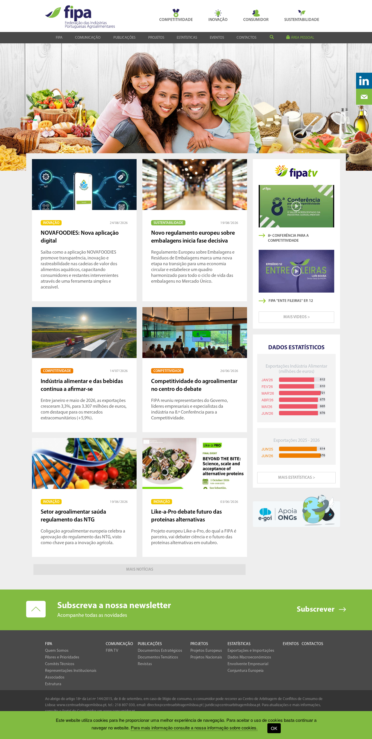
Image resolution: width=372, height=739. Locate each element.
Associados (55, 677)
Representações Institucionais (70, 671)
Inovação (218, 20)
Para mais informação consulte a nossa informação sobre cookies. (194, 727)
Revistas (145, 664)
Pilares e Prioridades (62, 657)
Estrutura (53, 684)
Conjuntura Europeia (246, 671)
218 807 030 (125, 705)
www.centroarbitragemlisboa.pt (81, 705)
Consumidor (256, 20)
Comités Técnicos (59, 664)
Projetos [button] (156, 38)
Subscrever (316, 610)
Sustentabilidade (301, 20)
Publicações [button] (124, 38)
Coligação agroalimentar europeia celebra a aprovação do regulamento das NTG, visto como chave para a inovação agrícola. (83, 522)
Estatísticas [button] (187, 38)
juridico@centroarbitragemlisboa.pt (232, 705)
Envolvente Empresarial (248, 664)
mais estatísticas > (296, 478)
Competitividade (176, 20)
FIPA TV (112, 651)
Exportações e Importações (251, 651)
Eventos (217, 38)
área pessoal (302, 38)
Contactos (246, 38)
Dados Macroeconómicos (249, 657)
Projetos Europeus (206, 651)
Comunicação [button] (88, 38)
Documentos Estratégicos (160, 651)
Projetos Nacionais (206, 657)
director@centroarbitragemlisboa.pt (175, 705)
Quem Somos (57, 651)
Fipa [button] (59, 38)
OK (274, 728)
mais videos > (296, 317)
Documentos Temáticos (158, 657)
